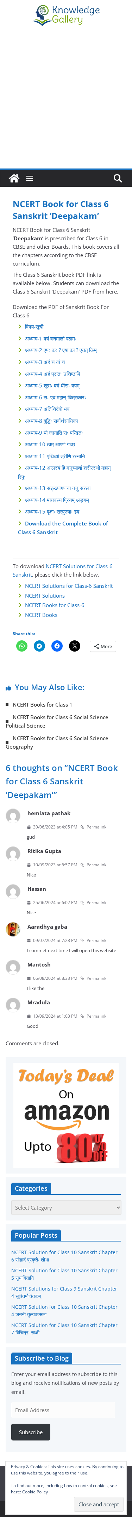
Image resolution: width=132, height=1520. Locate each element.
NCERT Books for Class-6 (54, 604)
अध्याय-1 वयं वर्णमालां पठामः (51, 338)
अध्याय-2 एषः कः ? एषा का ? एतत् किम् (61, 349)
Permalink (96, 827)
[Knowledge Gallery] (14, 178)
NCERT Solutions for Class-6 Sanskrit (69, 585)
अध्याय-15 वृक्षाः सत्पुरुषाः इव (52, 511)
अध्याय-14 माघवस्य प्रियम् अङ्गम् (57, 499)
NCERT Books (41, 614)
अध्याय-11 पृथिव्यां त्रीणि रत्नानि (55, 456)
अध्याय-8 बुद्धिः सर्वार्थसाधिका (51, 420)
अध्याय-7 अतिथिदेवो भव (47, 408)
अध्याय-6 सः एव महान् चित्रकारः (55, 397)
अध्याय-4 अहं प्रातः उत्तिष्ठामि (52, 373)
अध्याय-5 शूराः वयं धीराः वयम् (52, 385)
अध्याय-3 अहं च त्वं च (45, 361)
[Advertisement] (66, 99)
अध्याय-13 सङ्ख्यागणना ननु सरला (57, 487)
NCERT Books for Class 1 (43, 704)
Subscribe (31, 1432)
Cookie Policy (35, 1492)
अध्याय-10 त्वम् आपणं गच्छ (50, 444)
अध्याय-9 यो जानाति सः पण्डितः (54, 432)
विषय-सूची (34, 326)
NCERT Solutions (45, 595)
